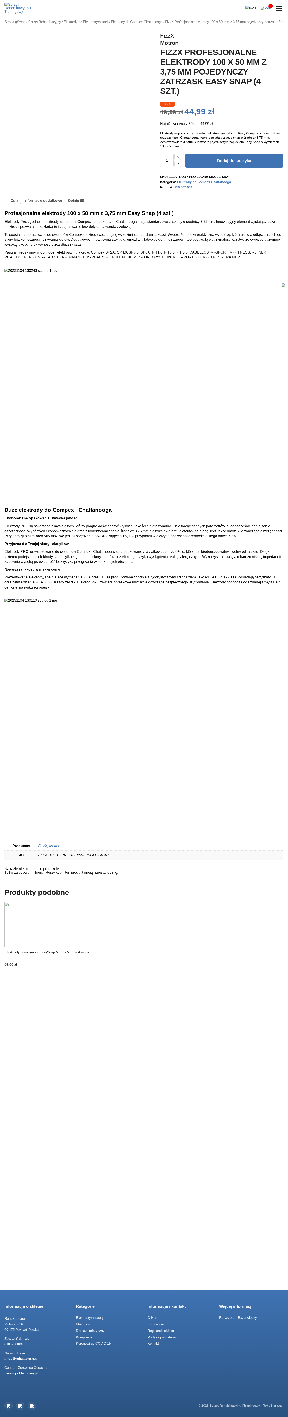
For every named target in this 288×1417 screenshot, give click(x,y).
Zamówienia (156, 1324)
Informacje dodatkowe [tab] (43, 200)
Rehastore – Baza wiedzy (238, 1317)
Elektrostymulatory (90, 1317)
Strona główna (14, 22)
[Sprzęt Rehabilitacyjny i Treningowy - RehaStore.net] (21, 8)
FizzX (167, 36)
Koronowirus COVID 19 (93, 1343)
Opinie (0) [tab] (76, 200)
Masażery (83, 1324)
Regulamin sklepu (161, 1330)
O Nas (152, 1317)
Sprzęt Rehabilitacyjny (44, 22)
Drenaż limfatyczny (90, 1330)
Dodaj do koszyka (234, 161)
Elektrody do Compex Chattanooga (136, 22)
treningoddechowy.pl (21, 1373)
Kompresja (84, 1337)
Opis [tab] (14, 200)
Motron (169, 43)
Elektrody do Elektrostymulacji (86, 22)
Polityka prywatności (163, 1337)
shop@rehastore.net (20, 1358)
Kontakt (153, 1343)
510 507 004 (183, 187)
